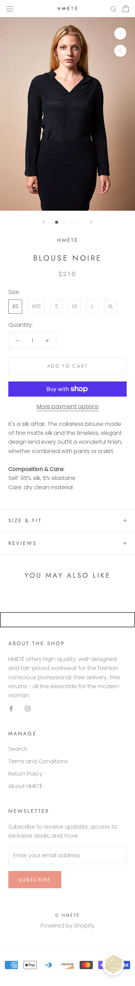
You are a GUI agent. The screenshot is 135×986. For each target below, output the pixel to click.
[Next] (91, 221)
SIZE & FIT (25, 520)
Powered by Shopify (67, 926)
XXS (36, 306)
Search (17, 749)
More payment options (68, 406)
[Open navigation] (9, 8)
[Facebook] (11, 708)
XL (110, 306)
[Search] (113, 8)
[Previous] (44, 221)
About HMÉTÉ (25, 786)
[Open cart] (126, 8)
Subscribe (34, 879)
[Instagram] (27, 708)
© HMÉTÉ (67, 915)
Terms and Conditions (38, 761)
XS (15, 306)
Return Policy (25, 774)
